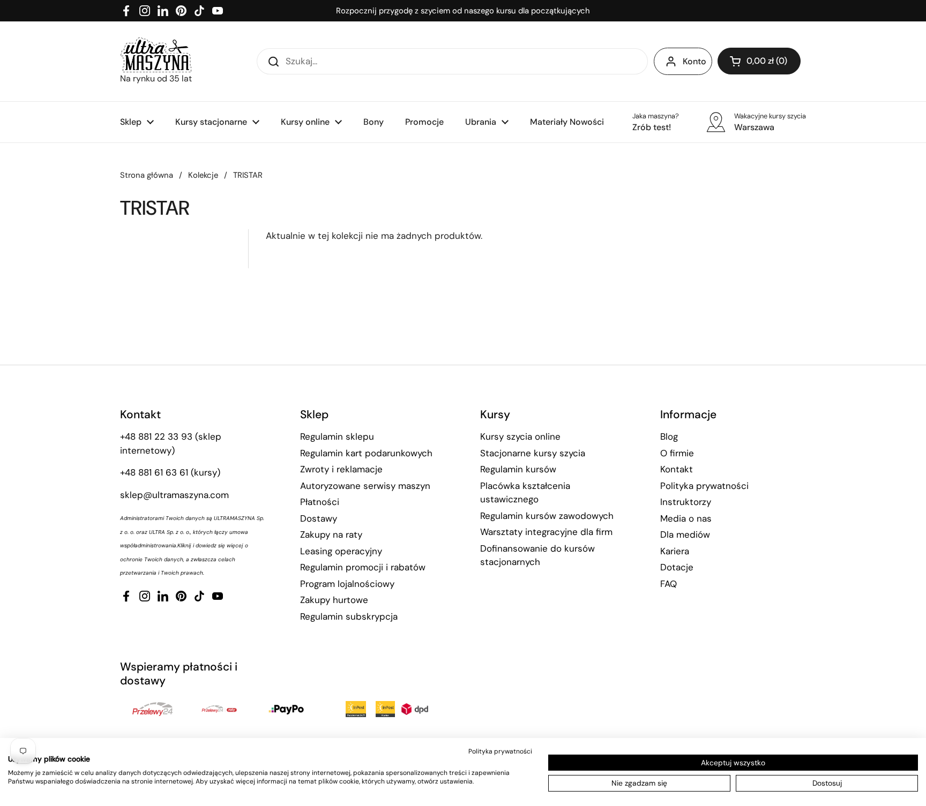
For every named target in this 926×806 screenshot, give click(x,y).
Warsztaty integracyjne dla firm (546, 532)
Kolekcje (203, 175)
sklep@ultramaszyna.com (174, 495)
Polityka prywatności (704, 486)
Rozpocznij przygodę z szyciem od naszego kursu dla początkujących (463, 10)
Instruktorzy (685, 502)
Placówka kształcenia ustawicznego (525, 493)
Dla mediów (685, 534)
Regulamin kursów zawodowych (547, 516)
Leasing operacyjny (341, 551)
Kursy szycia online (520, 436)
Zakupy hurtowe (334, 600)
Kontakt (676, 469)
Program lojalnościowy (347, 584)
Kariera (674, 551)
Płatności (319, 502)
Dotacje (676, 567)
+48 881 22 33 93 (156, 436)
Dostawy (318, 518)
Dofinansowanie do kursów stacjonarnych (537, 555)
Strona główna (146, 175)
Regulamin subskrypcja (349, 616)
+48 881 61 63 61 (154, 472)
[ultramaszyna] (156, 54)
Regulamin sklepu (337, 436)
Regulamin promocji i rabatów (362, 567)
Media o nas (686, 518)
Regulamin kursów (518, 469)
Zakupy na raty (331, 534)
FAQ (668, 584)
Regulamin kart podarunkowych (366, 453)
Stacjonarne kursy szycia (532, 453)
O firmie (677, 453)
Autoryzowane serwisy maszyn (365, 486)
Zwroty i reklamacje (341, 469)
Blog (669, 436)
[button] (759, 61)
